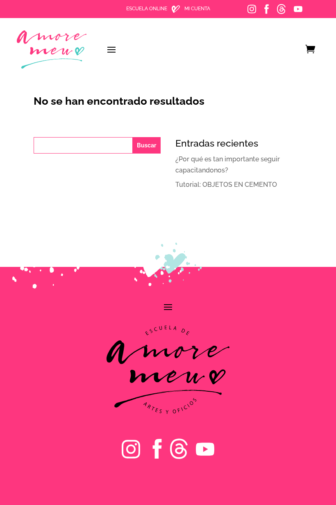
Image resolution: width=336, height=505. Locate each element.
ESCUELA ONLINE (146, 8)
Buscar (146, 145)
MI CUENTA (197, 8)
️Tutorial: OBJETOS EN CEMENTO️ (226, 184)
